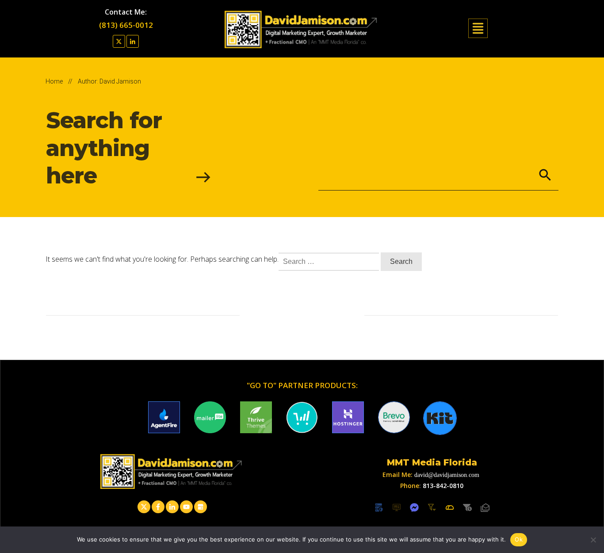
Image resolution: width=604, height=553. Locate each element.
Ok (519, 539)
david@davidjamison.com (446, 475)
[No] (593, 539)
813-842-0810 (443, 485)
